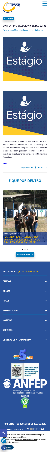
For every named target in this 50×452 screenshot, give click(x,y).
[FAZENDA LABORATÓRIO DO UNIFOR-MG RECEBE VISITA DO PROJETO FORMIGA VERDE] (25, 216)
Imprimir (40, 30)
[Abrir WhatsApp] (43, 445)
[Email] (32, 167)
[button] (3, 433)
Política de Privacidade (25, 439)
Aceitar (8, 447)
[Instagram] (45, 167)
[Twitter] (38, 167)
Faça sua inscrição (29, 271)
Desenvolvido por (14, 430)
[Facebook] (35, 167)
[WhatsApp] (42, 167)
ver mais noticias (23, 254)
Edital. (5, 163)
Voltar (10, 18)
